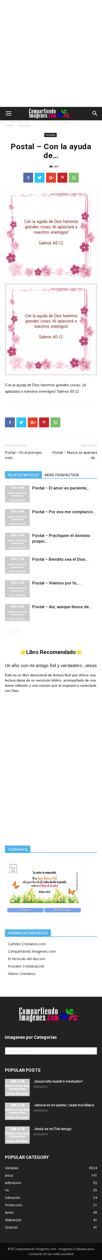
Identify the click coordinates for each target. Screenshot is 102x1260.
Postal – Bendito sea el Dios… (60, 559)
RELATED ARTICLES (23, 475)
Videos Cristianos (21, 973)
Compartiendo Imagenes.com (32, 951)
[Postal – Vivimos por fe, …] (17, 588)
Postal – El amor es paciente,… (61, 487)
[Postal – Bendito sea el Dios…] (17, 565)
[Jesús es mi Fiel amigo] (17, 1135)
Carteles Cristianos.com (27, 944)
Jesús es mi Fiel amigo (53, 1129)
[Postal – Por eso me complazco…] (17, 517)
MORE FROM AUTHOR (62, 475)
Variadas (24, 125)
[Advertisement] (51, 53)
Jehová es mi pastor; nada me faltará (64, 1105)
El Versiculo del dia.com (26, 958)
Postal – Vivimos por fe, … (56, 583)
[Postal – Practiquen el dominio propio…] (17, 541)
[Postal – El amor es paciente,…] (17, 493)
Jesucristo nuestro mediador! (58, 1081)
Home (9, 125)
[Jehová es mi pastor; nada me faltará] (17, 1111)
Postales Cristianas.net (26, 966)
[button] (95, 113)
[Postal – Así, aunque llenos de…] (17, 612)
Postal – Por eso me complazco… (64, 511)
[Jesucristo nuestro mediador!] (17, 1087)
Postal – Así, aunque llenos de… (62, 606)
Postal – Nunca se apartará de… (74, 455)
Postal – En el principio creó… (23, 455)
